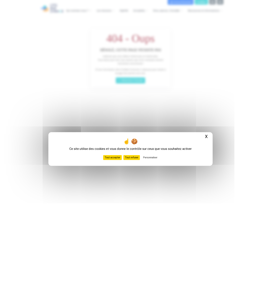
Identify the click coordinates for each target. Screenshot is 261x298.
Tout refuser (131, 157)
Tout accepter (112, 157)
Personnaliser (150, 157)
